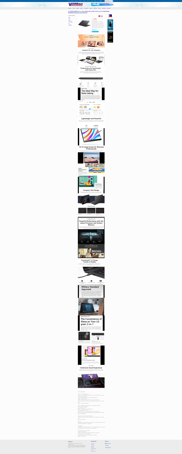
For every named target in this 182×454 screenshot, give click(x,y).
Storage (81, 8)
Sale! (95, 0)
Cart (101, 0)
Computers (69, 8)
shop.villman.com (95, 31)
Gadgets (77, 8)
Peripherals (95, 8)
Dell (69, 18)
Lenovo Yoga (71, 21)
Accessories (108, 8)
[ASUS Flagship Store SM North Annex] (102, 5)
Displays (91, 8)
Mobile (74, 8)
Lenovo (70, 20)
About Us (72, 0)
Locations (76, 0)
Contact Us (80, 0)
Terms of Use (93, 451)
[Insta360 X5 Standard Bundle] (110, 30)
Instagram (108, 447)
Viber (107, 445)
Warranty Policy (93, 448)
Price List (88, 0)
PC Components (86, 8)
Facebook (108, 443)
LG (69, 23)
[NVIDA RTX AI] (110, 42)
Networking (103, 8)
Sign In (98, 0)
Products (84, 0)
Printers (99, 8)
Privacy (92, 450)
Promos (92, 0)
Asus (69, 17)
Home (69, 0)
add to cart (94, 29)
